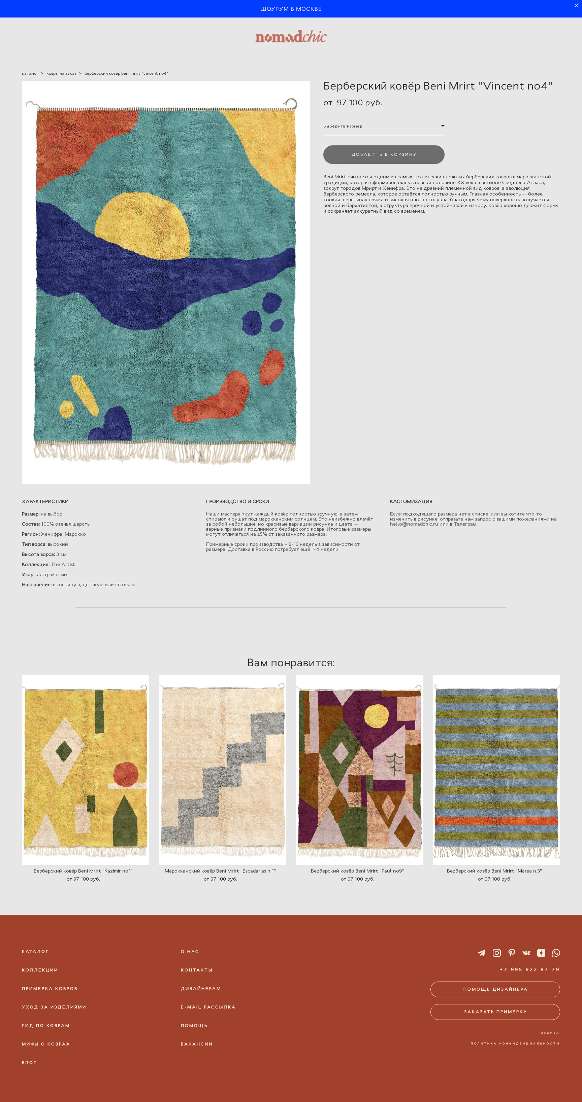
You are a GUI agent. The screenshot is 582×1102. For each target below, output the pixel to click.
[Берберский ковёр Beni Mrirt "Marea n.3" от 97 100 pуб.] (496, 770)
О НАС (190, 951)
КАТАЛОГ (35, 951)
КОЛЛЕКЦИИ (40, 970)
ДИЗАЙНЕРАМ (201, 988)
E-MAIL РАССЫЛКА (208, 1007)
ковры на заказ (61, 73)
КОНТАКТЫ (197, 970)
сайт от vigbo (291, 1086)
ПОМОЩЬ (194, 1025)
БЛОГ (29, 1062)
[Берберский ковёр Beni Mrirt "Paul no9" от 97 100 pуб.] (359, 770)
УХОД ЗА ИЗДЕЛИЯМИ (54, 1007)
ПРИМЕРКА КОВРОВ (50, 988)
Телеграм (465, 524)
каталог (30, 73)
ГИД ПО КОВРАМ (46, 1025)
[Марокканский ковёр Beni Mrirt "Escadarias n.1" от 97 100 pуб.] (222, 770)
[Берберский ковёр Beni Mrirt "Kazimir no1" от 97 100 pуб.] (85, 770)
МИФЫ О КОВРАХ (46, 1044)
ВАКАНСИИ (197, 1044)
